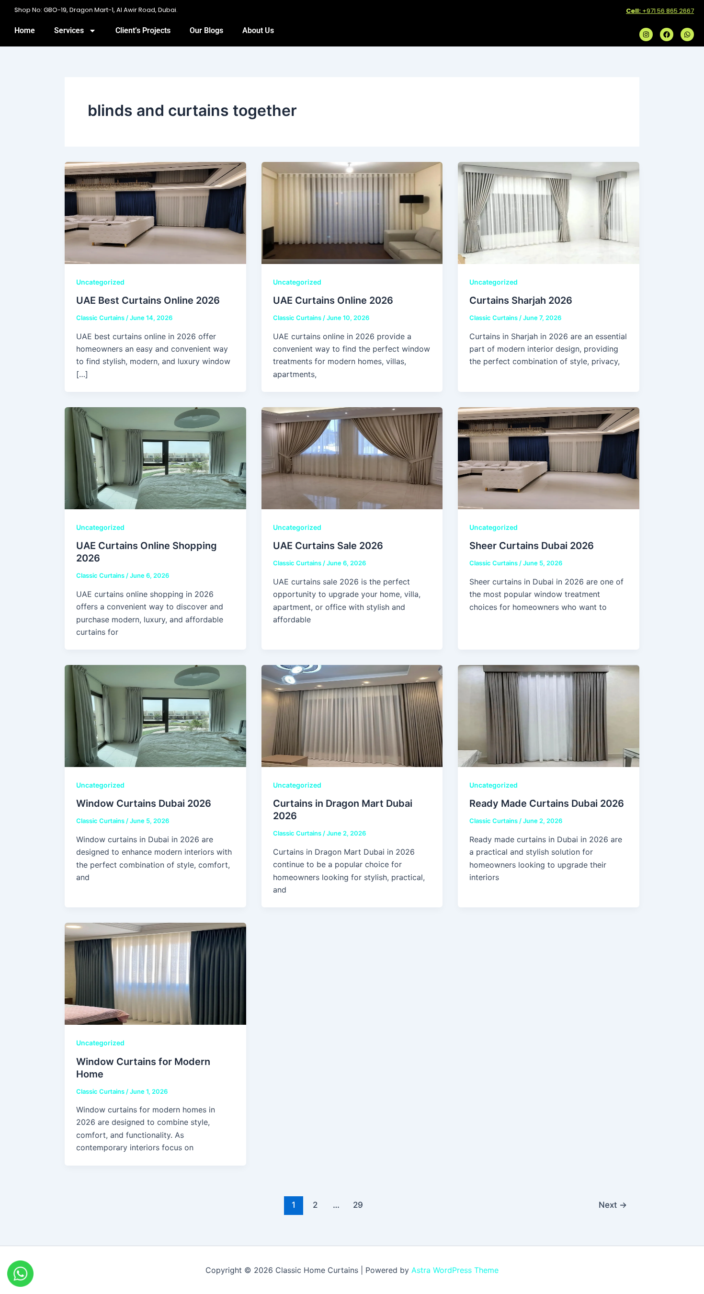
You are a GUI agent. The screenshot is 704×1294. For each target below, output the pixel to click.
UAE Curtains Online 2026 (333, 300)
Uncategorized (100, 282)
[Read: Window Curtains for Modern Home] (155, 973)
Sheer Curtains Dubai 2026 (531, 545)
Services (69, 30)
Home (24, 30)
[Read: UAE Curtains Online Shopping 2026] (155, 457)
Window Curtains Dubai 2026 (143, 803)
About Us (258, 30)
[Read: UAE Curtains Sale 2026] (352, 457)
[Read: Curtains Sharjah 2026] (548, 212)
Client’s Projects (142, 30)
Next (613, 1205)
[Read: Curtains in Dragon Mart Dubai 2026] (352, 715)
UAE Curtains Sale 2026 (328, 545)
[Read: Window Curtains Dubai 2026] (155, 715)
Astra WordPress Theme (455, 1270)
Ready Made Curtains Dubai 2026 (546, 803)
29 (358, 1205)
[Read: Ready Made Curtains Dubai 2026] (548, 715)
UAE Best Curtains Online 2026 (148, 300)
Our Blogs (206, 30)
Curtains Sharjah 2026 (520, 300)
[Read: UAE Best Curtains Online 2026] (155, 212)
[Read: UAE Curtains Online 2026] (352, 212)
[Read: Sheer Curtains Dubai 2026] (548, 457)
